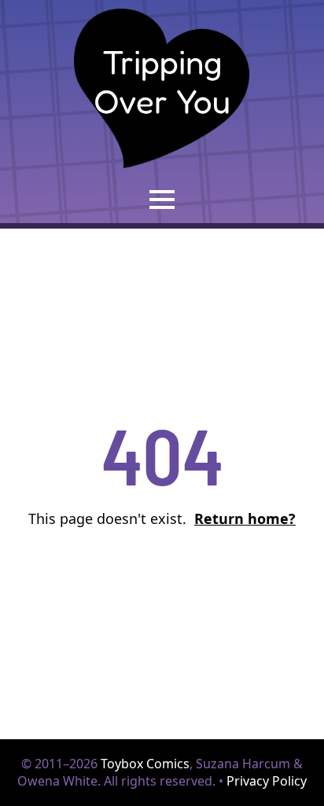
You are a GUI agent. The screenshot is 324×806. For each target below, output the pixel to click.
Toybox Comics (145, 763)
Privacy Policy (266, 781)
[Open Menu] (162, 199)
